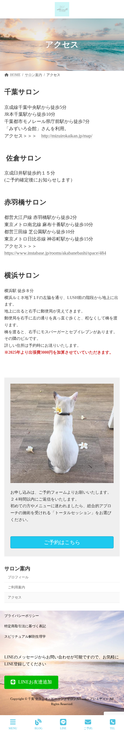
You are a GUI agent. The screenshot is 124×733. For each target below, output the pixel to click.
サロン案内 (17, 568)
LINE (63, 728)
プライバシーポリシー (21, 616)
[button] (31, 682)
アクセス (15, 597)
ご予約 (88, 728)
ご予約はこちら (62, 542)
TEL (112, 728)
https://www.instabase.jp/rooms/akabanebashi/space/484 (55, 253)
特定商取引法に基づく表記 (25, 626)
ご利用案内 (16, 587)
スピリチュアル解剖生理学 (25, 636)
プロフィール (18, 577)
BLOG (38, 728)
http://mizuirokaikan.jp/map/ (66, 135)
